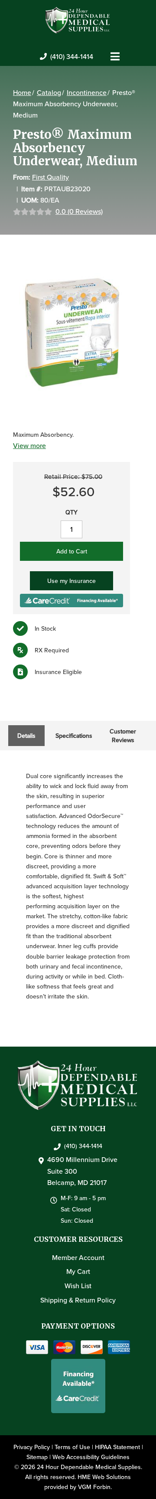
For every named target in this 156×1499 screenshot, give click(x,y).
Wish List (78, 1285)
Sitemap (37, 1457)
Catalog (49, 92)
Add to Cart (71, 551)
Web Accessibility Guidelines (91, 1457)
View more (29, 445)
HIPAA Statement (117, 1447)
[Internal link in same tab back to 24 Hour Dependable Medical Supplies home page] (78, 19)
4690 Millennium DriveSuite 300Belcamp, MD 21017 (82, 1171)
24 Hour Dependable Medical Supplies (89, 1467)
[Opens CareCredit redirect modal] (71, 599)
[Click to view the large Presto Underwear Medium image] (71, 331)
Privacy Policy (31, 1447)
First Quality (50, 177)
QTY (71, 512)
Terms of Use (72, 1447)
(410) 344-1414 (71, 56)
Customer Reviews (123, 735)
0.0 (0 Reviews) (79, 211)
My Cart (78, 1271)
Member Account (78, 1257)
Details (26, 735)
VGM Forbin (94, 1487)
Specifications (73, 735)
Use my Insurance (71, 580)
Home (22, 92)
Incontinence (87, 92)
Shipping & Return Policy (78, 1300)
